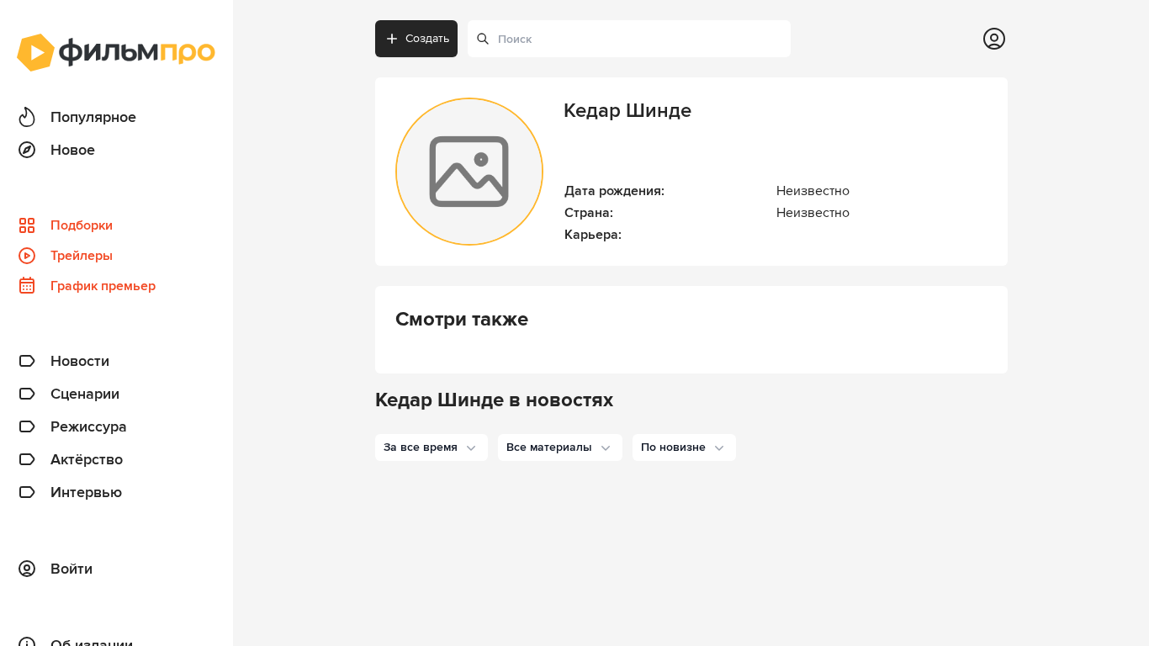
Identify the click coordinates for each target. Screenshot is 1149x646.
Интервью (86, 492)
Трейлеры (81, 255)
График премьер (103, 286)
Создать (427, 38)
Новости (79, 361)
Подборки (81, 225)
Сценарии (84, 393)
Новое (72, 149)
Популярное (93, 117)
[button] (431, 447)
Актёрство (86, 459)
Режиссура (88, 426)
